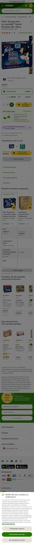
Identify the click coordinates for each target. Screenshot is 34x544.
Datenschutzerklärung (8, 524)
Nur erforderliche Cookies (17, 540)
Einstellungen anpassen (17, 529)
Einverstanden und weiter (17, 534)
